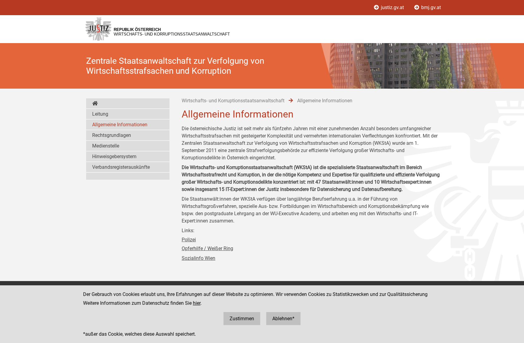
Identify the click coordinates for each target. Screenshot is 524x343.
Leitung (100, 114)
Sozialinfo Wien (198, 258)
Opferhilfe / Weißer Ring (207, 248)
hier (196, 303)
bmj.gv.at (430, 7)
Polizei (189, 240)
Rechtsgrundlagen (111, 135)
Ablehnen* (283, 318)
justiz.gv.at (392, 7)
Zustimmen (242, 318)
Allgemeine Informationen (119, 124)
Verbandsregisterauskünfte (121, 167)
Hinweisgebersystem (114, 156)
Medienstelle (105, 146)
